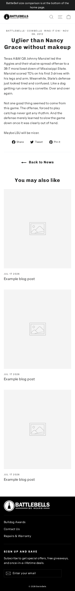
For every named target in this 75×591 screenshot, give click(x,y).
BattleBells (15, 30)
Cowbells (34, 30)
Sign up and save (21, 551)
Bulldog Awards (15, 522)
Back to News (41, 162)
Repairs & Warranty (17, 536)
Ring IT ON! (52, 30)
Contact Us (12, 529)
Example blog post (19, 279)
